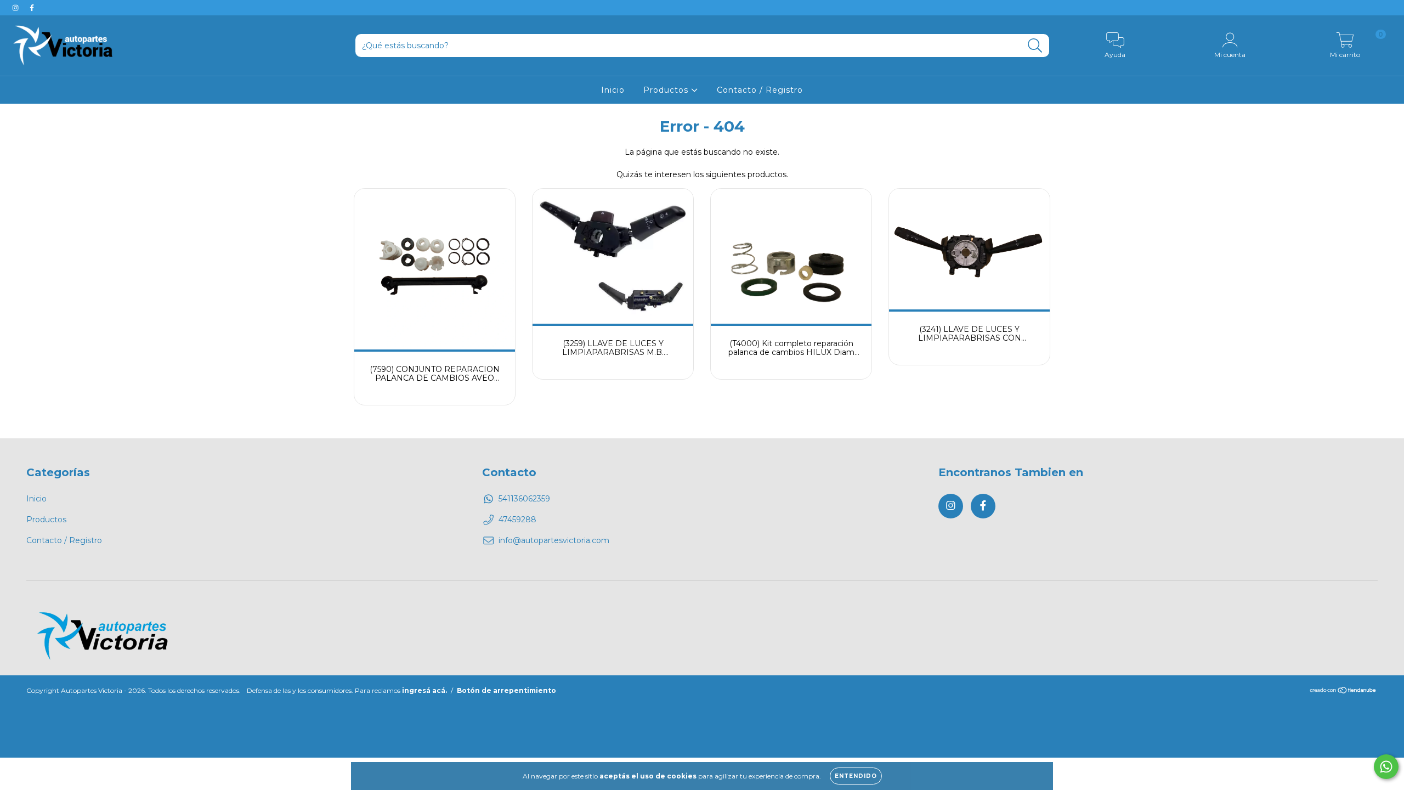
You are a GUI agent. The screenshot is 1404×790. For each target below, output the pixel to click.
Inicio (613, 90)
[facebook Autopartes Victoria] (32, 8)
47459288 (517, 519)
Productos (667, 90)
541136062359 (524, 499)
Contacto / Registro (760, 90)
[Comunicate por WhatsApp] (1386, 766)
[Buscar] (1035, 46)
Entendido (856, 776)
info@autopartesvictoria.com (554, 540)
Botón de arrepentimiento (506, 690)
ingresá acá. (424, 690)
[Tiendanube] (1343, 691)
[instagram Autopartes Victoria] (16, 8)
